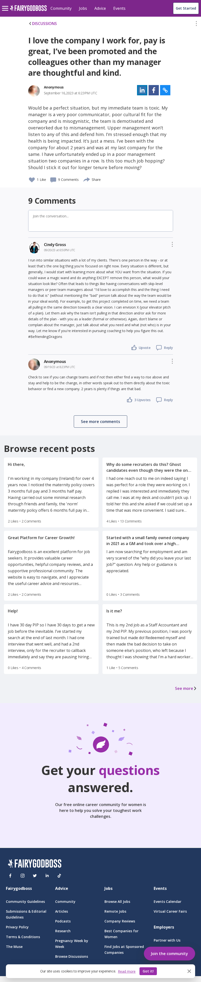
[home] (28, 11)
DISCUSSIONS (44, 23)
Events (119, 8)
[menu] (6, 4)
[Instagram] (22, 876)
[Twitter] (35, 876)
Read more (127, 971)
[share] (87, 179)
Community (61, 8)
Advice (100, 8)
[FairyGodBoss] (34, 864)
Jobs (83, 8)
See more (184, 688)
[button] (196, 24)
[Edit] (196, 24)
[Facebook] (10, 876)
